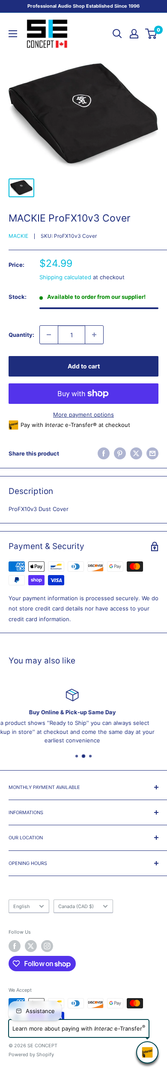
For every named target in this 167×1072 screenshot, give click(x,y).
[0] (151, 34)
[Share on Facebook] (104, 453)
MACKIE (18, 236)
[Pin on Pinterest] (120, 453)
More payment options (83, 414)
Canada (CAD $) (76, 906)
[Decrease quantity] (49, 335)
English (21, 906)
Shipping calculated (65, 277)
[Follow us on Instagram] (47, 946)
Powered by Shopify (31, 1054)
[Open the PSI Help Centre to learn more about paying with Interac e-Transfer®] (147, 1052)
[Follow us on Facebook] (15, 946)
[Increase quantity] (94, 335)
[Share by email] (152, 453)
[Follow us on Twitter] (31, 946)
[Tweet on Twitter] (136, 453)
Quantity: (21, 334)
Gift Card (140, 722)
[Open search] (117, 33)
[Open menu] (13, 33)
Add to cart (84, 366)
